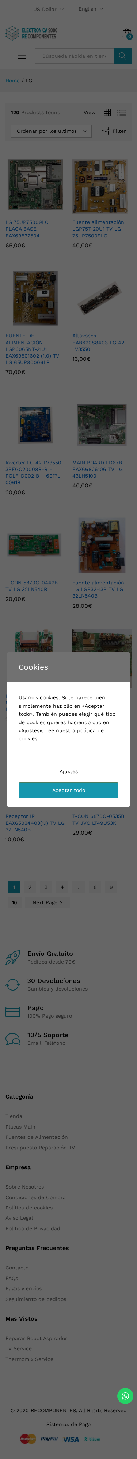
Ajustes (69, 771)
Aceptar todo (68, 790)
